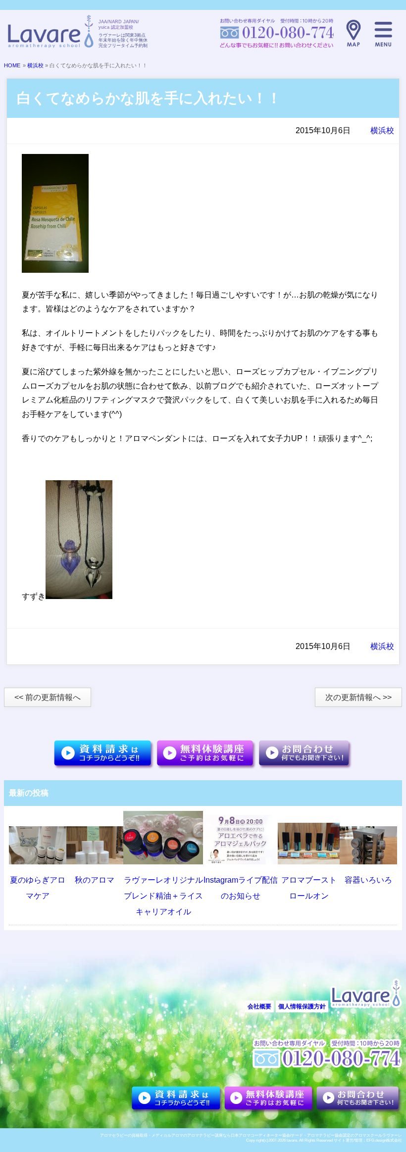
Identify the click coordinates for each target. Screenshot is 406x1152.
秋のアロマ (94, 880)
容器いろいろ (368, 880)
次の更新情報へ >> (358, 697)
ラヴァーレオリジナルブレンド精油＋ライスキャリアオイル (163, 896)
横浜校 (35, 65)
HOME (12, 65)
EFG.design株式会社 (384, 1140)
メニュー (383, 33)
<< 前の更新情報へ (47, 697)
